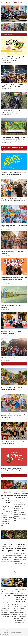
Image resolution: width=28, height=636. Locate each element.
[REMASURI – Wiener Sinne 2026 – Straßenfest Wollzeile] (14, 320)
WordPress (21, 630)
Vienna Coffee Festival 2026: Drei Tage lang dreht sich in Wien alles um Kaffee (7, 548)
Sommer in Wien (7, 34)
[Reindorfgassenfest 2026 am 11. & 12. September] (14, 240)
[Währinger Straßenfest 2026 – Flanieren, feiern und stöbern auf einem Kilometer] (14, 188)
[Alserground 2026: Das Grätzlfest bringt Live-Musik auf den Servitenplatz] (14, 161)
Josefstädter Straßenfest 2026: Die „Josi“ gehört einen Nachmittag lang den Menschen (14, 279)
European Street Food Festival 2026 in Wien (7, 593)
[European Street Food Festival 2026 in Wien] (7, 582)
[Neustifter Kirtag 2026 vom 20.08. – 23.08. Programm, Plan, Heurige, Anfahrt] (14, 457)
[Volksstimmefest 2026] (14, 347)
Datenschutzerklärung (16, 632)
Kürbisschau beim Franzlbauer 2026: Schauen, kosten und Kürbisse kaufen (7, 498)
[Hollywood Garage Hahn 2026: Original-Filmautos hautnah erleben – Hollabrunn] (14, 14)
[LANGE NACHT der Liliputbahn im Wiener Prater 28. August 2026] (14, 100)
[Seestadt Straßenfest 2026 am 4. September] (14, 294)
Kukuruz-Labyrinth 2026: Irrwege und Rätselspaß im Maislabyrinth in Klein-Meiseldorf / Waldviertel (13, 139)
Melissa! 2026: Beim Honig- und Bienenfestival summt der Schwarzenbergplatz (13, 58)
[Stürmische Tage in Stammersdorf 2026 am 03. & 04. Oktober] (14, 431)
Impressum (5, 632)
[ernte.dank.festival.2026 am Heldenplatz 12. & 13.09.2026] (20, 484)
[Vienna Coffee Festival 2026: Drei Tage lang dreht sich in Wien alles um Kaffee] (7, 534)
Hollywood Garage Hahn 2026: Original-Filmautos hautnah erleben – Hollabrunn (14, 19)
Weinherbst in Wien (8, 364)
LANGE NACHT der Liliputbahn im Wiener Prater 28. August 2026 (21, 28)
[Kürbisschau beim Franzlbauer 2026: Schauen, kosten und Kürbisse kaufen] (7, 484)
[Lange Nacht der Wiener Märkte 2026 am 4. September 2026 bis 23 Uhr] (14, 74)
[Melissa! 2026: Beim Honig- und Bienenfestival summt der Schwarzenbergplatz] (14, 46)
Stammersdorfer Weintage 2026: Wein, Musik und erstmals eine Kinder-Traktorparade (13, 415)
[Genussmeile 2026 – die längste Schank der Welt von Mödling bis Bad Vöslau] (14, 376)
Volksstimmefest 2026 (8, 358)
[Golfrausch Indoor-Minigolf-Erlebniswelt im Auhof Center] (20, 534)
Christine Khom (7, 62)
